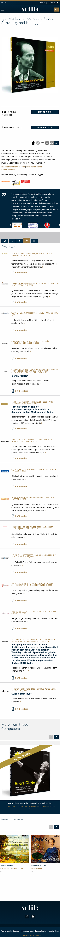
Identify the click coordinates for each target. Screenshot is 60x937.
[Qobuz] (52, 143)
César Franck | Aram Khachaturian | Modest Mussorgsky (30, 806)
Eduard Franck (38, 869)
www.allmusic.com (20, 313)
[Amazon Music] (42, 143)
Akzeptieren (24, 935)
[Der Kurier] (5, 527)
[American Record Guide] (5, 283)
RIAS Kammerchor (34, 167)
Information (35, 935)
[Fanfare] (5, 253)
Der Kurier (16, 527)
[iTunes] (47, 143)
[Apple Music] (33, 143)
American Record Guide (22, 284)
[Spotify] (38, 143)
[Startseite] (30, 9)
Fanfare (15, 254)
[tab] (4, 241)
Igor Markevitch (8, 170)
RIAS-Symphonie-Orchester (13, 167)
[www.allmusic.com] (5, 313)
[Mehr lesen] (43, 267)
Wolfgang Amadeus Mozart (12, 869)
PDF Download (21, 272)
